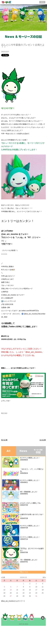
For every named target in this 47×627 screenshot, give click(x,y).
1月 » (44, 577)
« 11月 (3, 577)
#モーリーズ (10, 288)
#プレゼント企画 (7, 270)
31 (36, 596)
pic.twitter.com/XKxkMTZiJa (29, 311)
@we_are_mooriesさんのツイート (13, 601)
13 (11, 590)
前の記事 (4, 440)
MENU (42, 2)
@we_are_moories (9, 295)
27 (11, 596)
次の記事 (43, 440)
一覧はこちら (23, 572)
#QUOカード (28, 288)
